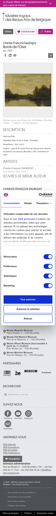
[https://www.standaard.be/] (46, 372)
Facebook (8, 418)
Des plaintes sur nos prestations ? (22, 492)
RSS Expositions (11, 447)
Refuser (28, 318)
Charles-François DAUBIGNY (18, 170)
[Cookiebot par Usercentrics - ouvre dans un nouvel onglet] (39, 195)
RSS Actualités (10, 450)
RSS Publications (11, 452)
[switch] (48, 266)
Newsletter (14, 459)
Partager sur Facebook (5, 55)
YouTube (18, 418)
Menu (8, 31)
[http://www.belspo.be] (7, 373)
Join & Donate (28, 31)
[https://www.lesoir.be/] (30, 371)
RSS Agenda (9, 444)
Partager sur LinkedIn (10, 55)
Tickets (47, 31)
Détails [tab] (28, 203)
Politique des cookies (17, 505)
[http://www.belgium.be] (18, 373)
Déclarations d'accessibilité (19, 496)
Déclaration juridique (17, 501)
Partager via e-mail (14, 55)
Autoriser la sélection (28, 309)
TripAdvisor (8, 428)
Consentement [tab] (12, 203)
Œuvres (50, 55)
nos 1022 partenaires (25, 219)
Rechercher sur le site (5, 394)
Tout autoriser (28, 299)
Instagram (28, 418)
